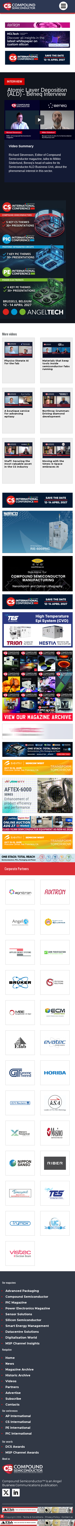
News (9, 1363)
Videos (10, 1381)
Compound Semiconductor (26, 1296)
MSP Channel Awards (22, 1452)
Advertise (13, 1393)
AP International (18, 1416)
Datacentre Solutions (22, 1331)
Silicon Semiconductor (23, 1320)
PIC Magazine (16, 1302)
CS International (18, 1422)
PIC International (18, 1433)
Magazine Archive (19, 1369)
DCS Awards (15, 1446)
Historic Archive (17, 1375)
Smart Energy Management (27, 1326)
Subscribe (13, 1398)
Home (10, 1358)
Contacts (12, 1404)
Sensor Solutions (18, 1314)
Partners (12, 1387)
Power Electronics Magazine (27, 1308)
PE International (17, 1427)
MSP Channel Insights (22, 1343)
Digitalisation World (21, 1337)
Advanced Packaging (22, 1291)
